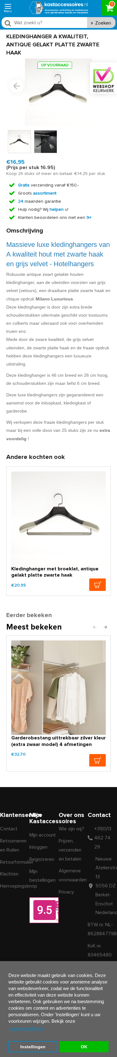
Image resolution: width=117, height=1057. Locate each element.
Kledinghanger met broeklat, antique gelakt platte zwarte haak (55, 572)
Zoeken (103, 23)
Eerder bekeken (29, 615)
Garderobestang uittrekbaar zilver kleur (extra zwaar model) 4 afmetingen (58, 741)
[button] (16, 86)
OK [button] (84, 1047)
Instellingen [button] (33, 1047)
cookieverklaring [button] (26, 1028)
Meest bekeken (34, 627)
